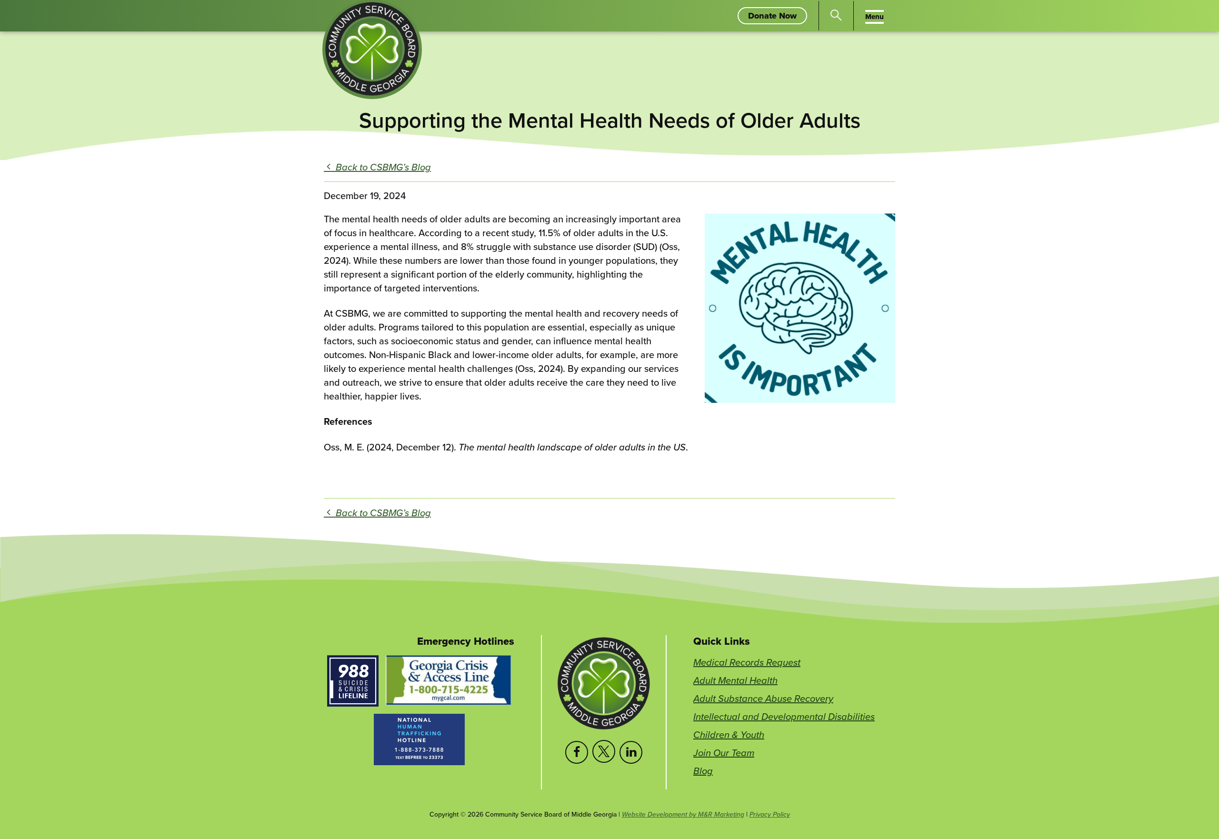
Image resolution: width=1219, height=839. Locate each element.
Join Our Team (723, 752)
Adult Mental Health (735, 680)
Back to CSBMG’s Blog (382, 167)
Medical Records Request (746, 662)
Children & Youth (728, 734)
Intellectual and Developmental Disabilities (784, 716)
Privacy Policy (769, 814)
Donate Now (777, 16)
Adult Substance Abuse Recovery (763, 698)
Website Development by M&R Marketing (683, 814)
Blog (703, 771)
